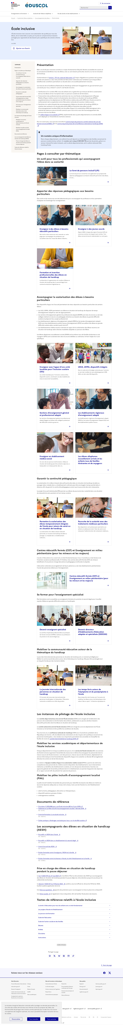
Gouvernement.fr (84, 989)
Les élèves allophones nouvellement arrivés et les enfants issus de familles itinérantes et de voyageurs (90, 460)
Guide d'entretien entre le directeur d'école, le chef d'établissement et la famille (64, 858)
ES (97, 1017)
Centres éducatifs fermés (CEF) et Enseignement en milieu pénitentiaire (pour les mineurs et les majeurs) (23, 99)
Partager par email (68, 956)
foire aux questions (46, 890)
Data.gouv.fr (83, 986)
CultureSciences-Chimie (51, 984)
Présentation (18, 67)
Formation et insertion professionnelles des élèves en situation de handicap (53, 275)
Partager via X (54, 956)
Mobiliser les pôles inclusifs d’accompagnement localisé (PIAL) (23, 129)
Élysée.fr (82, 984)
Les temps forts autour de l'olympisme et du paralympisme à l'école (93, 691)
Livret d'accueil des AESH (46, 846)
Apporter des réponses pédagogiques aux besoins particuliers (22, 82)
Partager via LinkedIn (64, 956)
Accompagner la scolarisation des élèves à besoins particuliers (23, 88)
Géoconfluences (65, 995)
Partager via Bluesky (59, 956)
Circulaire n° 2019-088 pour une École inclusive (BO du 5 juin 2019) (59, 806)
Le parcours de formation (46, 914)
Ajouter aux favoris (23, 48)
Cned (28, 986)
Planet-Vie (64, 984)
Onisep (29, 984)
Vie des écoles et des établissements (67, 14)
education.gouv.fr (15, 986)
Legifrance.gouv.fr (84, 992)
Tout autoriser (51, 1019)
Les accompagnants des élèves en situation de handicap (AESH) (23, 137)
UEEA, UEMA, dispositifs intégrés (92, 367)
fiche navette (44, 894)
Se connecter (106, 3)
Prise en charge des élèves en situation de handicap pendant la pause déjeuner (23, 142)
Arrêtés (40, 930)
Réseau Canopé (31, 989)
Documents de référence (21, 134)
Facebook (104, 973)
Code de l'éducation (44, 918)
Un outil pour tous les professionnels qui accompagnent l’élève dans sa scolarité (23, 75)
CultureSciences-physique (51, 994)
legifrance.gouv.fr (78, 1009)
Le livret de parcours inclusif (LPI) (84, 170)
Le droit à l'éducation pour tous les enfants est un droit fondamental (60, 906)
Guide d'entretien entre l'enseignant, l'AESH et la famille (56, 852)
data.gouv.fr (66, 1009)
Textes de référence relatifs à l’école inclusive (22, 148)
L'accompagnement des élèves (42, 18)
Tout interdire (33, 1019)
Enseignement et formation (19, 14)
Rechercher (110, 7)
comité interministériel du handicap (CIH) (63, 739)
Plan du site (83, 1017)
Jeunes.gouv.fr (99, 986)
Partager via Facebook (49, 956)
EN (93, 1017)
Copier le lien (73, 956)
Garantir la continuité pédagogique (21, 92)
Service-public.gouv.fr (101, 984)
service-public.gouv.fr (94, 1009)
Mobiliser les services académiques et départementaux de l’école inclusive (22, 122)
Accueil (13, 18)
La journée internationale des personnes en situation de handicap (53, 691)
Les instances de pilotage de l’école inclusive (23, 116)
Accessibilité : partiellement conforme (62, 1017)
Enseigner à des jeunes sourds (91, 229)
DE (89, 1017)
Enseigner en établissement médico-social (52, 457)
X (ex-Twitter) (110, 973)
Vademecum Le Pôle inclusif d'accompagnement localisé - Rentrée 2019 (61, 808)
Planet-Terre (48, 992)
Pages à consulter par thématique (23, 70)
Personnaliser (16, 1019)
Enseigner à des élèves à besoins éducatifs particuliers (54, 230)
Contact (76, 1017)
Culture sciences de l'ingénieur (52, 989)
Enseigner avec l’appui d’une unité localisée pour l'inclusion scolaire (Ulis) (55, 369)
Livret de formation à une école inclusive (51, 814)
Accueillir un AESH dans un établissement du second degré (57, 840)
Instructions (42, 938)
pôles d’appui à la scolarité (49, 115)
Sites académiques (31, 994)
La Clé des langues (49, 986)
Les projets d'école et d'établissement (50, 910)
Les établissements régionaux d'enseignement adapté (91, 414)
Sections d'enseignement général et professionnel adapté (54, 414)
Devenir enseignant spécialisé (53, 629)
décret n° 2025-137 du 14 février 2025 (51, 884)
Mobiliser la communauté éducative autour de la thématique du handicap (22, 111)
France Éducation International (18, 984)
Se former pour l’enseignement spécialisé (23, 105)
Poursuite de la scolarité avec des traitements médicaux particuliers (93, 522)
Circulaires (41, 934)
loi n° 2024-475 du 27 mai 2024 (49, 876)
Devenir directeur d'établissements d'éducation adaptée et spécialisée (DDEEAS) (92, 632)
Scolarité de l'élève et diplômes (42, 14)
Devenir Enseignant (15, 989)
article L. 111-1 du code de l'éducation (61, 78)
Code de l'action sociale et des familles (50, 922)
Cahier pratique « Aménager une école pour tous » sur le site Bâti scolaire (61, 820)
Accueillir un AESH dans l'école (48, 834)
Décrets (40, 926)
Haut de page (107, 965)
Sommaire (17, 64)
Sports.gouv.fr (99, 989)
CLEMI (28, 992)
